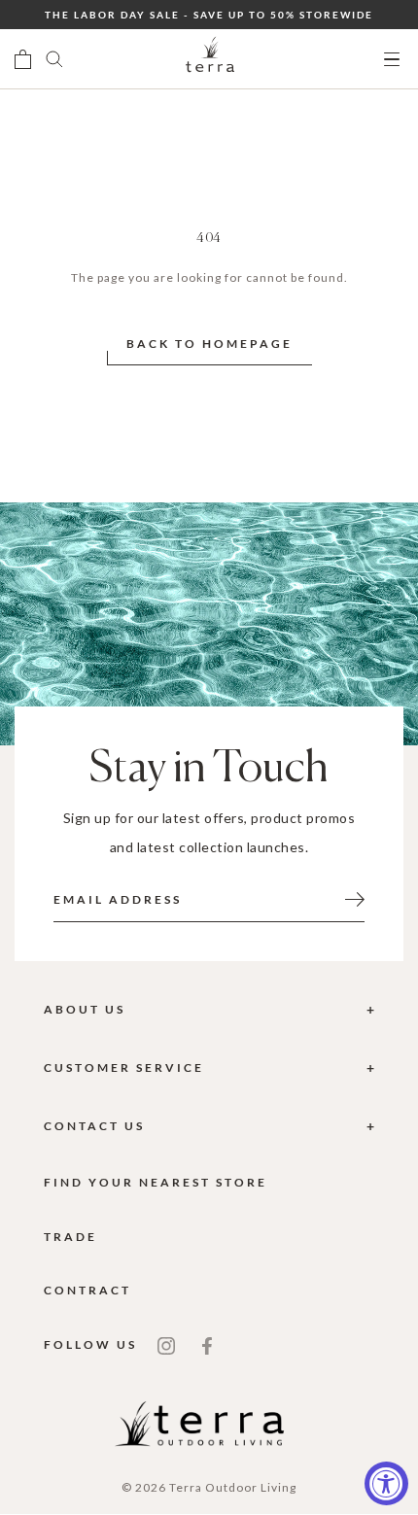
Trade (70, 1236)
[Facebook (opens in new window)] (207, 1345)
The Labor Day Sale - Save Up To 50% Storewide (209, 14)
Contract (87, 1290)
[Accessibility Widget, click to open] (386, 1483)
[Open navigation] (391, 60)
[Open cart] (23, 59)
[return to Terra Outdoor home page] (210, 59)
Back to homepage (209, 343)
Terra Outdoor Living (232, 1487)
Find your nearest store (155, 1182)
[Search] (54, 59)
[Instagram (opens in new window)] (166, 1345)
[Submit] (355, 898)
